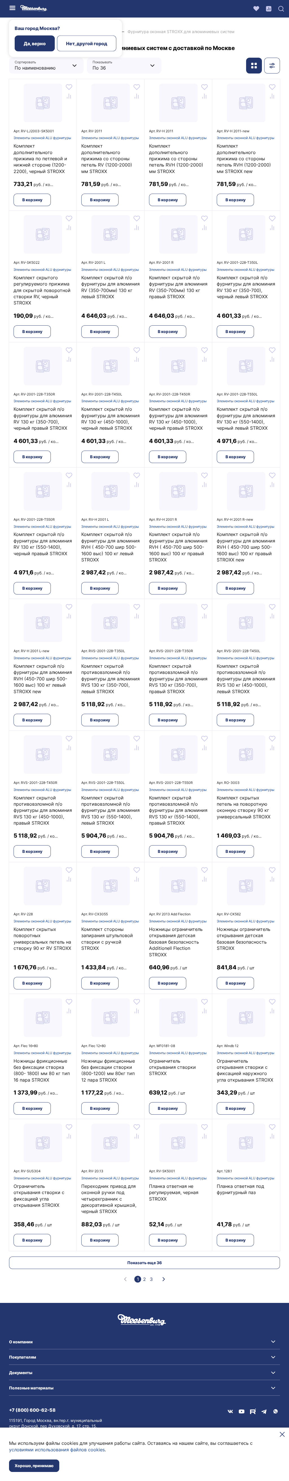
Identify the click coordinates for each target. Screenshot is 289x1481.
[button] (144, 1342)
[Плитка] (254, 65)
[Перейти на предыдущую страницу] (125, 1279)
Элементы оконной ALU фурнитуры (42, 138)
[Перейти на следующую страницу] (163, 1279)
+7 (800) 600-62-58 (32, 1410)
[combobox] (42, 65)
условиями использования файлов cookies (57, 1449)
